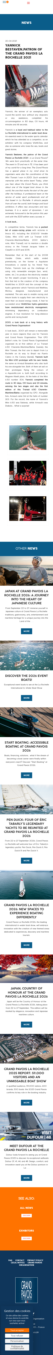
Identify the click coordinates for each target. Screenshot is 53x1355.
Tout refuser (17, 1335)
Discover (26, 1215)
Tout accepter (17, 1330)
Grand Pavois (35, 1262)
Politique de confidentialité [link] (17, 1347)
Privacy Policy (35, 1260)
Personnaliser (17, 1341)
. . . (32, 621)
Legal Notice (18, 1262)
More (27, 631)
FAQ (10, 1260)
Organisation (26, 1265)
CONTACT (19, 1260)
